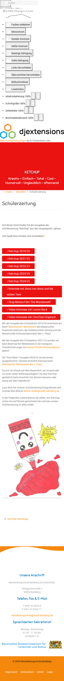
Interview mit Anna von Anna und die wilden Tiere (30, 291)
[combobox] (21, 3)
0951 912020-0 (54, 6)
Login (50, 671)
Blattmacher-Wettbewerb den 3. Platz (22, 364)
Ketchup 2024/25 (19, 281)
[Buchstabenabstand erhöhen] (41, 117)
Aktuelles (21, 191)
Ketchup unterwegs (18, 518)
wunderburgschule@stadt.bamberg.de (41, 9)
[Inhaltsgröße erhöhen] (38, 95)
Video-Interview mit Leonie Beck (27, 309)
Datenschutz (27, 671)
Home (9, 191)
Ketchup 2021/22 (19, 258)
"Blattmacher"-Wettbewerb (22, 326)
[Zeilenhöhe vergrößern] (31, 110)
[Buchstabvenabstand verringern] (36, 117)
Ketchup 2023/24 (19, 274)
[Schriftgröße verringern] (28, 103)
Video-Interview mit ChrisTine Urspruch (32, 317)
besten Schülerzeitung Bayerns (43, 347)
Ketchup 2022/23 (19, 266)
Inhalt (40, 671)
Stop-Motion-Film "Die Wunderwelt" (29, 302)
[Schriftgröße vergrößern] (33, 103)
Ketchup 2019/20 (19, 251)
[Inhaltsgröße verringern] (33, 95)
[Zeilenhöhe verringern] (26, 110)
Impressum (11, 671)
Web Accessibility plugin (13, 140)
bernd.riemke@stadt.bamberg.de (41, 391)
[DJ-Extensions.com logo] (32, 131)
